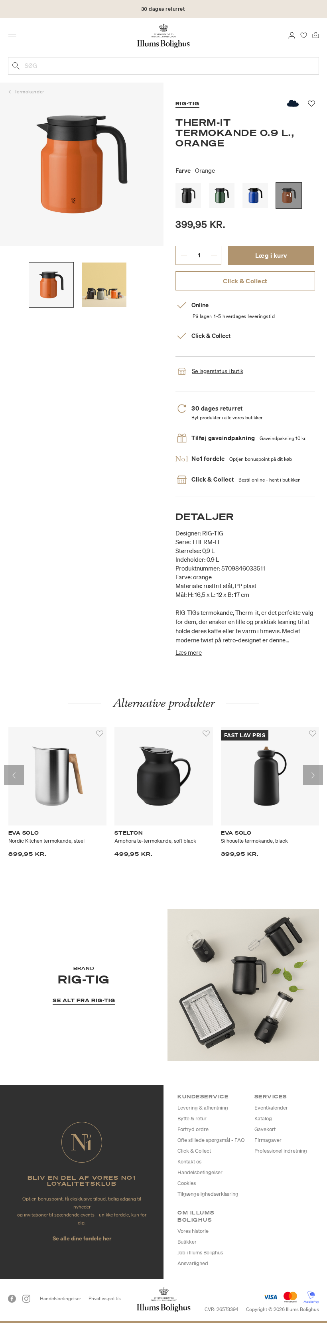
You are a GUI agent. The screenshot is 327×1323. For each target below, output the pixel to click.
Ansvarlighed (192, 1263)
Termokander (29, 91)
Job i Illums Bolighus (200, 1252)
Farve (195, 170)
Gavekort (265, 1129)
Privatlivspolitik (105, 1298)
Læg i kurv (271, 255)
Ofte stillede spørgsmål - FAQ (210, 1140)
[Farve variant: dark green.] (221, 195)
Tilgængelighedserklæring (207, 1194)
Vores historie (193, 1231)
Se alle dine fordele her (82, 1238)
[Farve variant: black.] (188, 195)
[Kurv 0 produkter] (315, 34)
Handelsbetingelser (200, 1172)
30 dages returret (163, 9)
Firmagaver (268, 1140)
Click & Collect (245, 281)
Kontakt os (189, 1161)
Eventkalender (271, 1107)
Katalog (263, 1118)
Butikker (187, 1241)
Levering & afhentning (202, 1107)
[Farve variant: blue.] (255, 195)
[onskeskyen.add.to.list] (293, 103)
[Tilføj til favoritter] (99, 733)
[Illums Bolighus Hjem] (163, 35)
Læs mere (188, 652)
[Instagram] (26, 1299)
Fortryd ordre (193, 1129)
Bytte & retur (192, 1118)
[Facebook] (12, 1299)
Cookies (186, 1183)
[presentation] (14, 775)
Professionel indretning (280, 1150)
